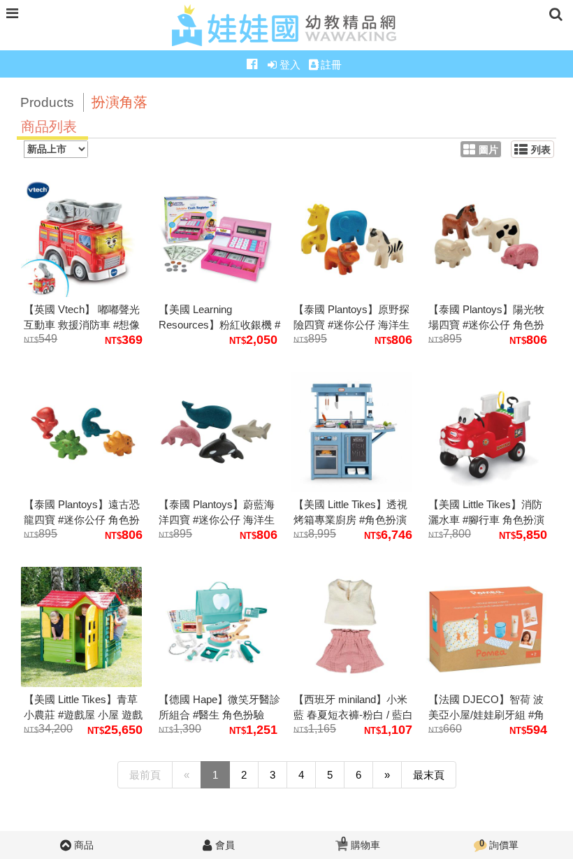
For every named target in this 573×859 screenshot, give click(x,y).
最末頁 (428, 775)
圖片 (488, 150)
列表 (541, 150)
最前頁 (145, 775)
